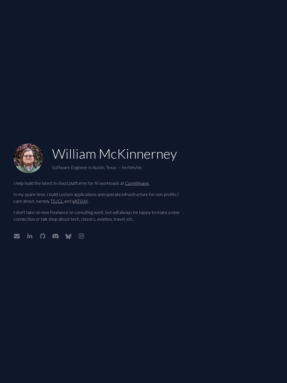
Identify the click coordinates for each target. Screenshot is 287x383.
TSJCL (56, 201)
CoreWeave (137, 183)
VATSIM (80, 201)
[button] (16, 236)
